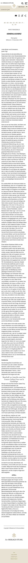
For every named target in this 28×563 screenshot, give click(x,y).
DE (8, 23)
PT (15, 24)
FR (16, 23)
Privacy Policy (14, 558)
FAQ (14, 552)
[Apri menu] (26, 3)
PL (12, 24)
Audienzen (4, 9)
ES (14, 23)
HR (19, 23)
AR (5, 23)
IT (22, 23)
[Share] (25, 16)
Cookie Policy (14, 556)
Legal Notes (14, 554)
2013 (9, 9)
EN (11, 23)
